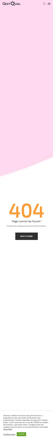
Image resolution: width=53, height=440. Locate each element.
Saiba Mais (7, 429)
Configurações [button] (9, 434)
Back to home (26, 236)
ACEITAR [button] (21, 434)
